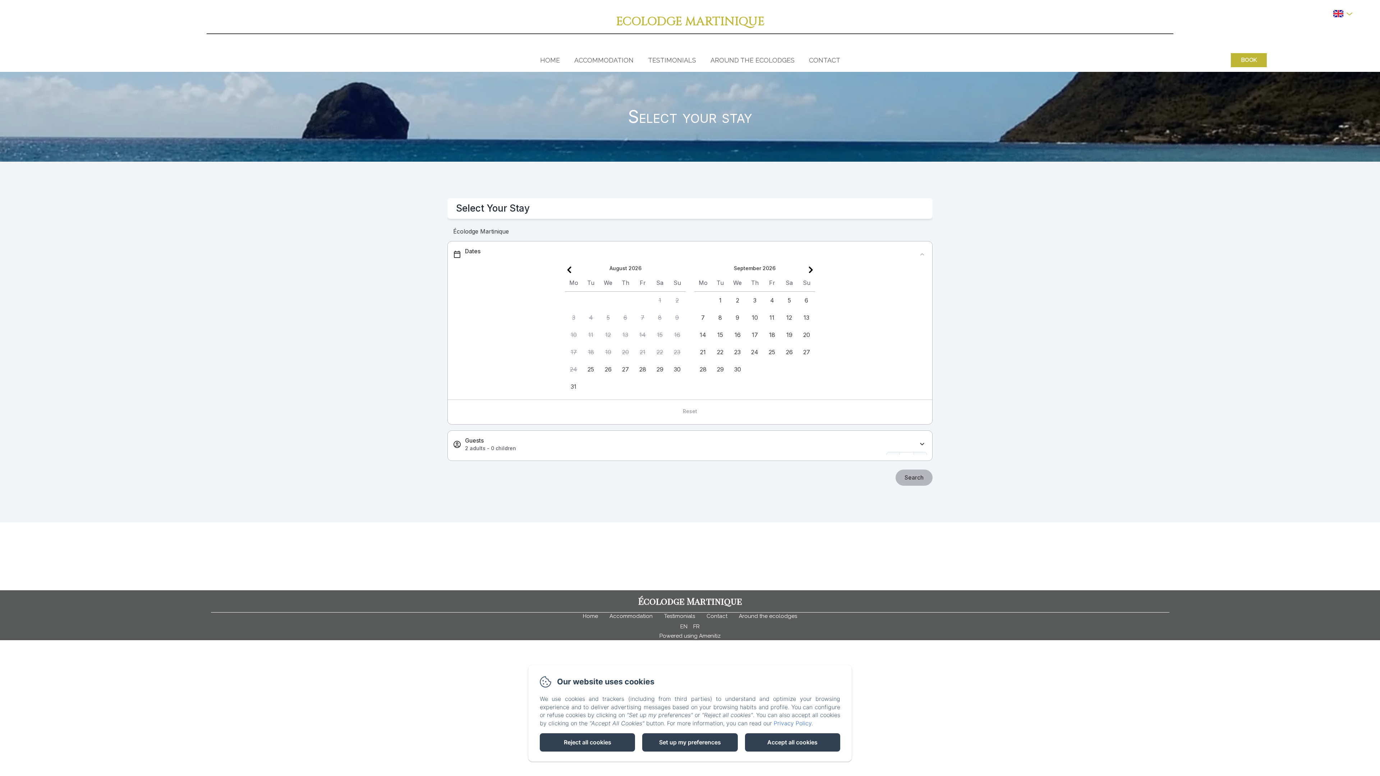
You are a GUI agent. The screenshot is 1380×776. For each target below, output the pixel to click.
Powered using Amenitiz (690, 636)
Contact (824, 60)
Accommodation (604, 60)
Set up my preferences (690, 742)
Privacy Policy (792, 723)
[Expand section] (922, 444)
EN (683, 626)
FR (696, 626)
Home (550, 60)
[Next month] (810, 269)
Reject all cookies (587, 742)
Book (1249, 60)
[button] (659, 300)
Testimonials (672, 60)
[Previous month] (569, 269)
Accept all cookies (792, 742)
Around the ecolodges (752, 60)
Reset (690, 411)
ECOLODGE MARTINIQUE (690, 21)
